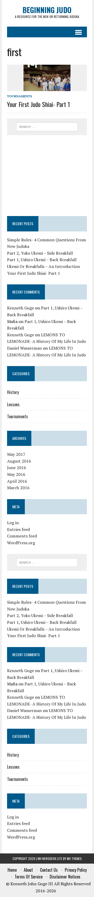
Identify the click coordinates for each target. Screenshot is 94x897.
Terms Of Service (29, 877)
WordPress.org (21, 543)
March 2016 (18, 488)
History (13, 392)
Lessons (13, 404)
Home (12, 870)
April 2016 (17, 481)
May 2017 (16, 454)
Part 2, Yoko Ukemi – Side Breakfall (40, 253)
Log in (13, 522)
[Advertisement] (47, 175)
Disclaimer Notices (65, 877)
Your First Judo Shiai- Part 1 (38, 104)
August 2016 (19, 461)
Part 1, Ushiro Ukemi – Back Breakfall (42, 259)
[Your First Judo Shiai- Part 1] (47, 88)
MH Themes (74, 858)
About (28, 870)
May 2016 (16, 474)
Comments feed (22, 536)
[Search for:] (47, 126)
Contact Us (49, 870)
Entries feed (18, 529)
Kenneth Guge (20, 308)
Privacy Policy (76, 870)
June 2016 (16, 467)
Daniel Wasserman (24, 348)
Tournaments (19, 96)
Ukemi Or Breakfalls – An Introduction (43, 266)
